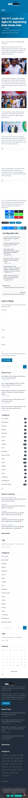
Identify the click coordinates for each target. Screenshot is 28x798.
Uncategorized (5, 480)
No (12, 795)
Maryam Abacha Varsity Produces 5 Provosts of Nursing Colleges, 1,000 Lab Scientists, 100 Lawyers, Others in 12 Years (12, 269)
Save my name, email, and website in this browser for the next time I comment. (13, 354)
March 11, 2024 (7, 263)
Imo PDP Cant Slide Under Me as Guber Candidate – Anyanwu (12, 237)
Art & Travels (4, 418)
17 (3, 662)
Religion (3, 466)
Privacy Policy (4, 781)
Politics (3, 462)
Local (2, 447)
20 (13, 662)
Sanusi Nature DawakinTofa (8, 544)
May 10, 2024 (7, 246)
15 (21, 659)
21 (17, 662)
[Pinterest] (18, 217)
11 (6, 659)
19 (10, 662)
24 (3, 665)
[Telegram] (9, 217)
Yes (8, 795)
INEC (8, 546)
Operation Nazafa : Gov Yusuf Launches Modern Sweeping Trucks (11, 260)
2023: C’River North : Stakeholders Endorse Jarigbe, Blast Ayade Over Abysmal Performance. (11, 252)
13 (13, 659)
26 (10, 665)
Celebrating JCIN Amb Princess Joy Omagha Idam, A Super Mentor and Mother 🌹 (12, 513)
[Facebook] (9, 211)
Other (3, 458)
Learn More (6, 703)
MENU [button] (3, 10)
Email (3, 337)
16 (24, 659)
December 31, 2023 (8, 280)
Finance (3, 436)
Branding (3, 426)
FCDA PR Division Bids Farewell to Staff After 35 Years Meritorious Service (13, 500)
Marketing (4, 451)
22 (21, 662)
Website (3, 344)
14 (17, 659)
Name (3, 329)
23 (24, 662)
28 (17, 665)
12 (10, 659)
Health (3, 440)
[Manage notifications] (24, 795)
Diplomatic (4, 433)
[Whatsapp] (18, 214)
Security (3, 469)
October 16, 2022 (8, 255)
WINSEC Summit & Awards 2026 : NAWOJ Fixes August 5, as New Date (13, 506)
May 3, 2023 (6, 240)
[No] (26, 792)
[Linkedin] (9, 214)
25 (6, 665)
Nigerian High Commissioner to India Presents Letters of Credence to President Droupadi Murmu (13, 392)
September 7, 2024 (8, 272)
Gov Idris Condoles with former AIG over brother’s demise (12, 243)
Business (3, 429)
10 (3, 659)
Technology (4, 477)
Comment (4, 310)
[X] (18, 211)
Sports (3, 473)
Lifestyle (6, 28)
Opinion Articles (5, 455)
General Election (21, 544)
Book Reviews (4, 422)
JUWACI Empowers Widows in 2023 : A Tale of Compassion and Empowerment (11, 277)
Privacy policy (18, 795)
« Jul (2, 674)
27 (13, 665)
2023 (4, 546)
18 (6, 662)
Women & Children (6, 484)
